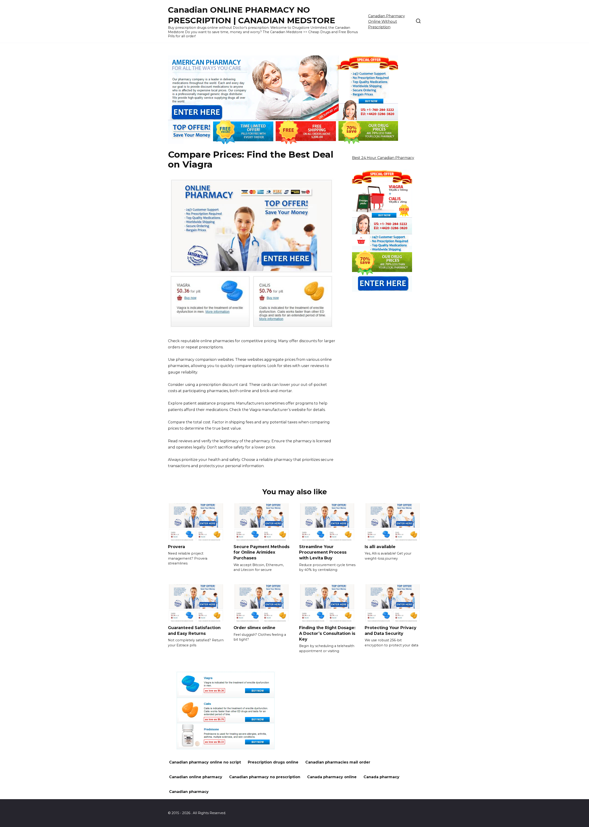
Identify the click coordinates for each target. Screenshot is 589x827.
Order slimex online (254, 627)
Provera (176, 546)
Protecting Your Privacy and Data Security (390, 630)
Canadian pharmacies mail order (337, 762)
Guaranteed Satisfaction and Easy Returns (194, 630)
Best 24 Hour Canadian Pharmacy (383, 158)
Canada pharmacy (381, 777)
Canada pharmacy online (332, 777)
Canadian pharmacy (189, 791)
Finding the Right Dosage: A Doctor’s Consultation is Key (327, 633)
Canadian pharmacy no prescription (264, 777)
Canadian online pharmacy (195, 777)
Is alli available (380, 546)
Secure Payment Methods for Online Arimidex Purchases (261, 552)
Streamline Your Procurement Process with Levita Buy (322, 552)
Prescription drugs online (273, 762)
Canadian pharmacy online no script (205, 762)
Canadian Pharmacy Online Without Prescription (386, 21)
